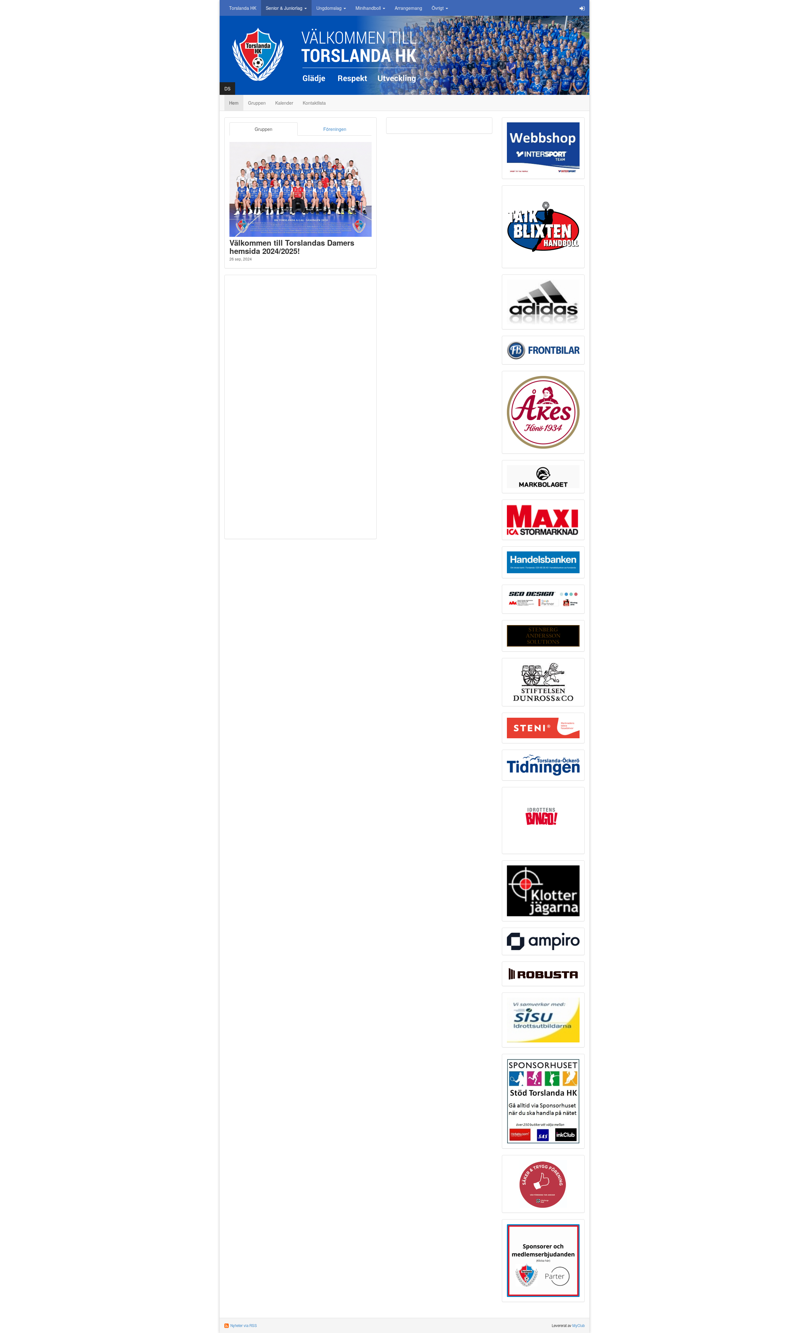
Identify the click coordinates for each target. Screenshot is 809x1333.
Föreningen (334, 129)
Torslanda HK (242, 8)
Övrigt (438, 8)
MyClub (578, 1325)
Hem (234, 103)
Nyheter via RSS (243, 1325)
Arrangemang (408, 8)
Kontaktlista (314, 103)
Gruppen (257, 103)
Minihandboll (369, 8)
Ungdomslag (329, 8)
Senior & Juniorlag (285, 8)
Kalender (284, 103)
